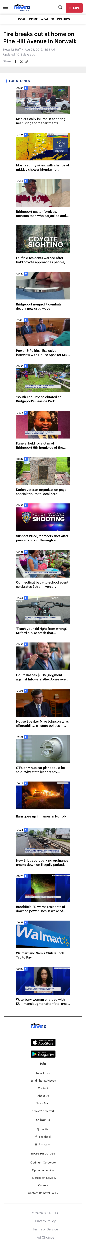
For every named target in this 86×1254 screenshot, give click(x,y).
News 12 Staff (12, 49)
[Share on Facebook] (15, 61)
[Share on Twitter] (21, 61)
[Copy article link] (26, 61)
